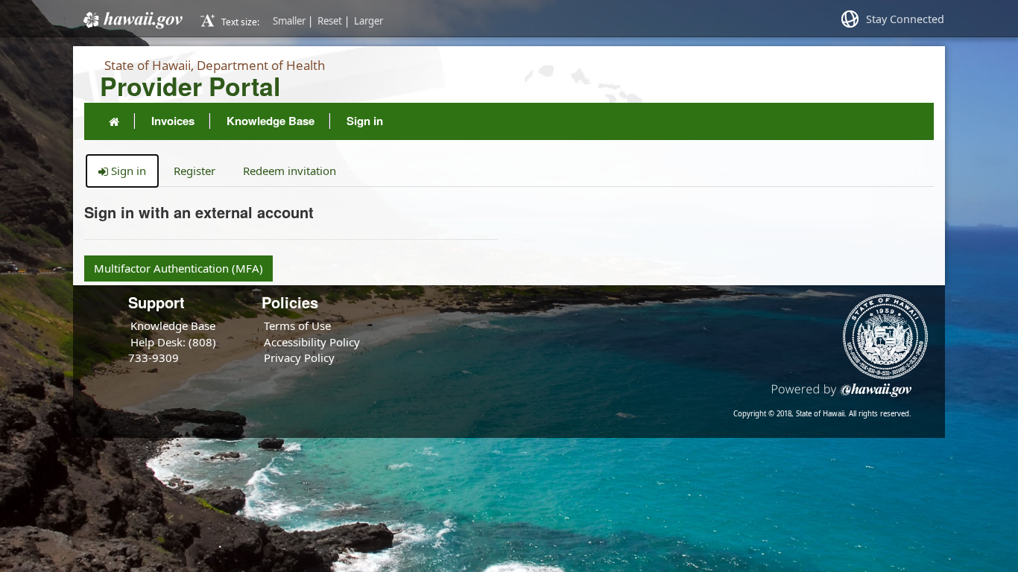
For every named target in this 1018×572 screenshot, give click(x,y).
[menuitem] (114, 121)
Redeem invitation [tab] (289, 170)
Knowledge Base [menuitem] (270, 120)
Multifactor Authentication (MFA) (178, 268)
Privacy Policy (299, 357)
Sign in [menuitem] (365, 120)
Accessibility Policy (312, 341)
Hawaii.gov (132, 20)
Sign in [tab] (127, 170)
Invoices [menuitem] (173, 120)
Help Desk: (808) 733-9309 (172, 349)
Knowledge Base (172, 325)
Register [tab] (194, 170)
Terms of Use (297, 325)
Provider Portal (190, 86)
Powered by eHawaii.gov (841, 396)
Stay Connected (905, 19)
